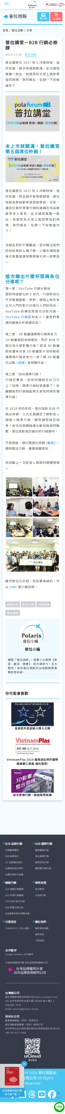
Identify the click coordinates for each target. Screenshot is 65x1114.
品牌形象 (13, 604)
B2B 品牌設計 (12, 856)
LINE (13, 586)
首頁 (5, 30)
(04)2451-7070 (13, 1005)
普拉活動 (17, 30)
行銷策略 (44, 604)
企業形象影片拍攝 (14, 874)
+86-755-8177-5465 (15, 1032)
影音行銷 (28, 604)
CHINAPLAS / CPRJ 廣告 (17, 928)
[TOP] (60, 1093)
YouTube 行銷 (16, 317)
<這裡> (21, 362)
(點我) (50, 442)
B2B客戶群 (40, 895)
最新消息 (39, 934)
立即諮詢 (39, 940)
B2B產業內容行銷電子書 (17, 913)
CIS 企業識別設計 (14, 862)
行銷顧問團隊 (12, 850)
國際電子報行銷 (43, 868)
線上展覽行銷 (42, 856)
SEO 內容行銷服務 (14, 895)
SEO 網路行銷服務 (14, 889)
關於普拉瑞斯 (42, 928)
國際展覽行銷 (42, 850)
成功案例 (39, 889)
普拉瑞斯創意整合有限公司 (34, 1075)
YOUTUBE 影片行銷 (15, 901)
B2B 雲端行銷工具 (14, 907)
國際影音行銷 (42, 862)
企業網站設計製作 (14, 868)
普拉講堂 (13, 613)
